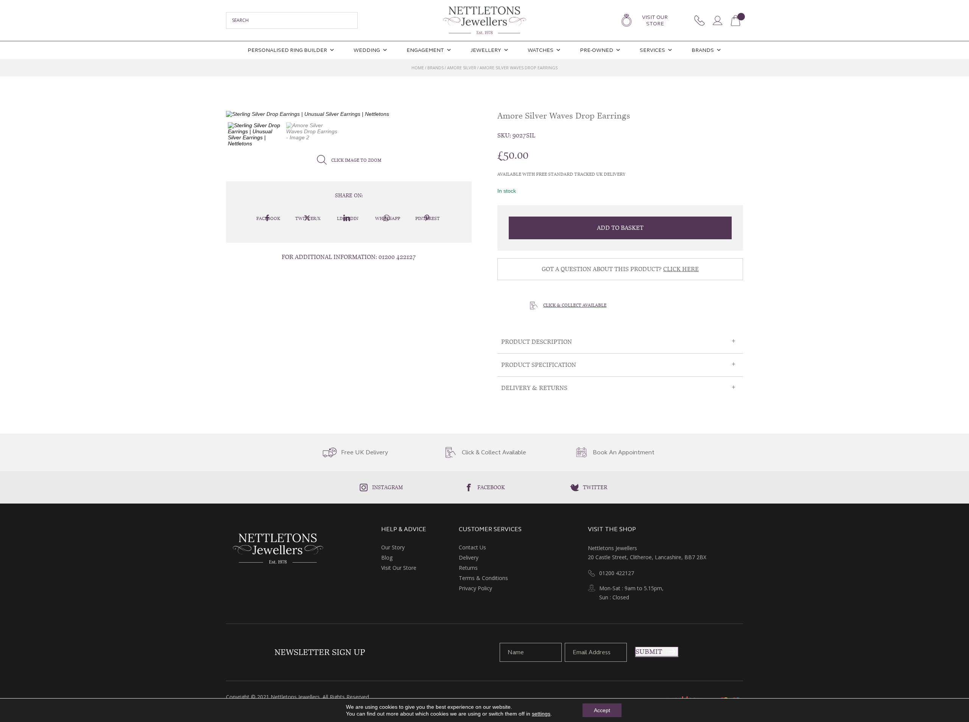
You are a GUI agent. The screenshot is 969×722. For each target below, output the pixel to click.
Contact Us (472, 547)
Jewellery (485, 50)
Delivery (468, 557)
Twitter (595, 487)
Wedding (367, 50)
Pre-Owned (596, 50)
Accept (602, 710)
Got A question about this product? (620, 269)
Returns (468, 567)
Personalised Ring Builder (287, 50)
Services (652, 50)
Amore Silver (461, 67)
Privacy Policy (475, 588)
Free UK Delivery (364, 452)
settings (541, 714)
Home (417, 67)
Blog (387, 557)
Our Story (393, 547)
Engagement (425, 50)
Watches (540, 50)
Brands (703, 50)
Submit (649, 651)
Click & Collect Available (574, 305)
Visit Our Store (655, 20)
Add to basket (620, 228)
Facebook (491, 487)
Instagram (387, 487)
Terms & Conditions (483, 578)
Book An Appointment (623, 452)
